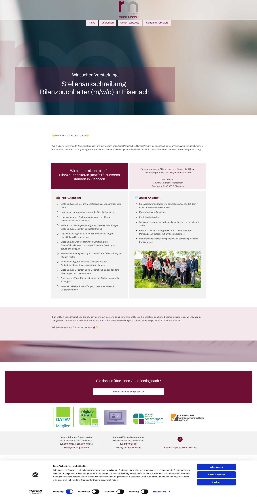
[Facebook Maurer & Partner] (180, 439)
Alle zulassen (216, 467)
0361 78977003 (129, 444)
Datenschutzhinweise (186, 447)
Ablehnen (216, 482)
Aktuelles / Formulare (157, 22)
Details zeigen (160, 492)
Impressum (169, 447)
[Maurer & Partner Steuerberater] (128, 9)
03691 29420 (68, 444)
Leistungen (108, 22)
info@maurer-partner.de (77, 447)
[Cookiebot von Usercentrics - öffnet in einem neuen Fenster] (35, 492)
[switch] (95, 491)
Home (92, 22)
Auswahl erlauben (216, 475)
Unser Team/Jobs (129, 22)
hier (192, 169)
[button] (128, 391)
